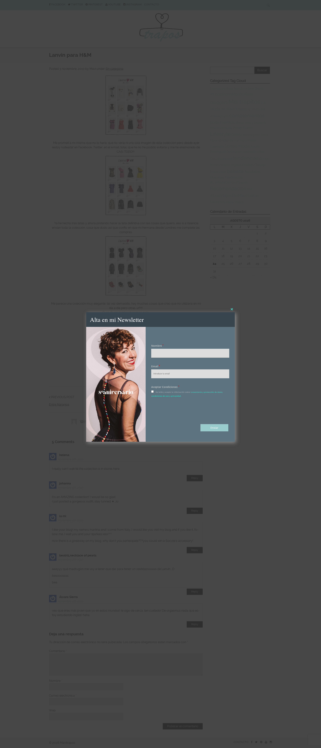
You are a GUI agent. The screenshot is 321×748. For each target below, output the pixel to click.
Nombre (157, 345)
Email (155, 366)
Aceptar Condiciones (165, 387)
